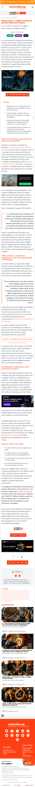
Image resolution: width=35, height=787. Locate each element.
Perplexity (18, 35)
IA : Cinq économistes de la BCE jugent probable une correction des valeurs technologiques (16, 624)
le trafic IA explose (24, 491)
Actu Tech (14, 17)
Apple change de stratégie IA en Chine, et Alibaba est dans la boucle (16, 677)
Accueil (4, 17)
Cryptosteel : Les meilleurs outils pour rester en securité (18, 339)
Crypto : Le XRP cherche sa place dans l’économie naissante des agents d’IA (16, 704)
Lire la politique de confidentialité (10, 779)
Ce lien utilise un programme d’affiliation (17, 342)
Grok (26, 35)
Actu (8, 17)
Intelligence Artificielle (19, 28)
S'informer (9, 28)
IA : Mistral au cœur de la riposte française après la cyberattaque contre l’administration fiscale (17, 651)
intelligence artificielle (11, 435)
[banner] (17, 180)
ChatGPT (10, 35)
